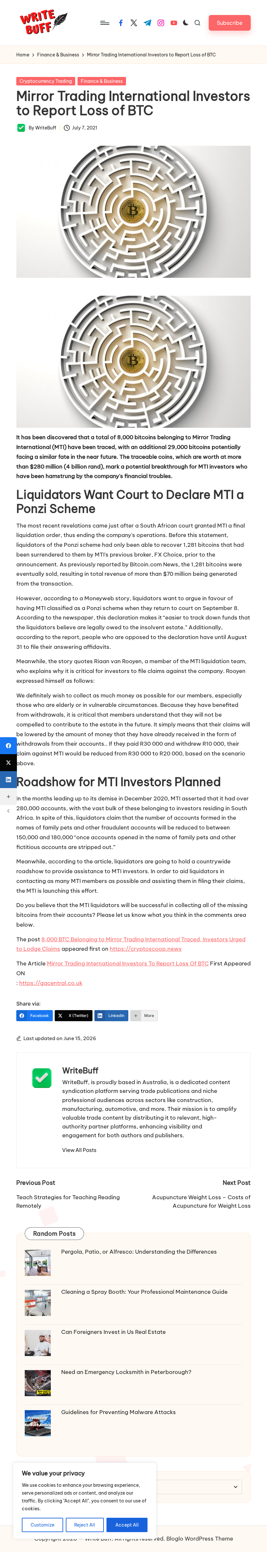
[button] (230, 22)
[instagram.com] (161, 23)
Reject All (84, 1525)
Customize (42, 1525)
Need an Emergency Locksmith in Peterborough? (126, 1372)
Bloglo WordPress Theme (199, 1538)
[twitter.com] (134, 23)
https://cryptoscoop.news (146, 948)
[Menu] (104, 23)
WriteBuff (80, 1070)
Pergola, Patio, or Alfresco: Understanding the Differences (139, 1251)
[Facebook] (8, 745)
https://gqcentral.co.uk (50, 983)
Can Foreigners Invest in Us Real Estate (113, 1332)
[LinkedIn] (8, 779)
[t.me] (147, 23)
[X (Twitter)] (8, 762)
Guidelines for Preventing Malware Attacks (118, 1412)
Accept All (127, 1525)
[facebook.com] (121, 23)
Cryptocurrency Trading (46, 81)
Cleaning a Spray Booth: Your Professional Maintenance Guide (144, 1291)
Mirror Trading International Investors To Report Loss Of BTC (128, 963)
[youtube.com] (174, 23)
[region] (84, 1501)
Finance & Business (102, 81)
